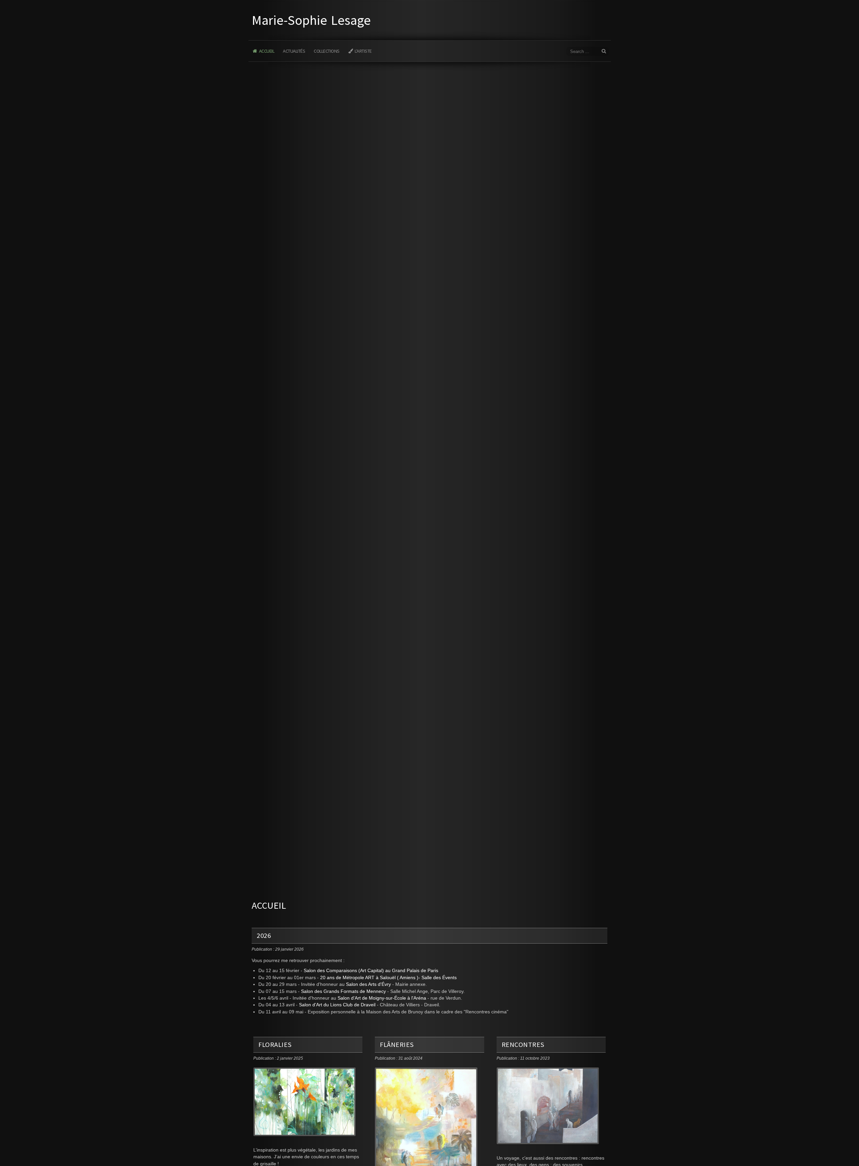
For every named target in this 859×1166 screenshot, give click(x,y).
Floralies (275, 1044)
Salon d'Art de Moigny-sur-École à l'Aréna (382, 998)
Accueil (266, 51)
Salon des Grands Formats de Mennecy (343, 991)
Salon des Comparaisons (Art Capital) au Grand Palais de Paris (371, 970)
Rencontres (523, 1044)
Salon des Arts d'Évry (368, 984)
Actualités (294, 51)
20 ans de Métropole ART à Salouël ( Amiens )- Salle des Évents (388, 977)
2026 (264, 935)
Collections (327, 51)
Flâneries (397, 1044)
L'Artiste (363, 51)
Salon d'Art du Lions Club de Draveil (337, 1004)
